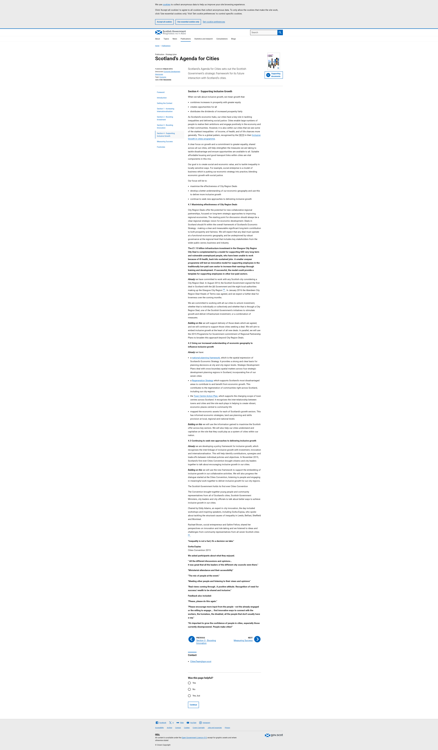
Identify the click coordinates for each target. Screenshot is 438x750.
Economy (163, 77)
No (194, 689)
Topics (166, 39)
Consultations (222, 39)
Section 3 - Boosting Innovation (165, 126)
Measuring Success (165, 141)
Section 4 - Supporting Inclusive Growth (166, 134)
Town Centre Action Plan (206, 396)
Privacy (227, 728)
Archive (169, 728)
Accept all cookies (164, 22)
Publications (186, 39)
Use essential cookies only (188, 22)
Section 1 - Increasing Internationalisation (165, 110)
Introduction (162, 98)
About (157, 39)
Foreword (160, 92)
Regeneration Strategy (202, 380)
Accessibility (159, 728)
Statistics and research (203, 39)
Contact (178, 728)
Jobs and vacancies (215, 728)
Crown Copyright (199, 728)
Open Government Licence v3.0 (194, 738)
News (175, 39)
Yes (194, 683)
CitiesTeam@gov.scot (200, 661)
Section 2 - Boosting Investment (165, 118)
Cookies (187, 728)
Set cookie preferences (214, 22)
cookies (166, 4)
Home (157, 46)
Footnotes (161, 147)
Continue (193, 705)
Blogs (233, 39)
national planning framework (206, 357)
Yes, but (196, 695)
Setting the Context (164, 103)
